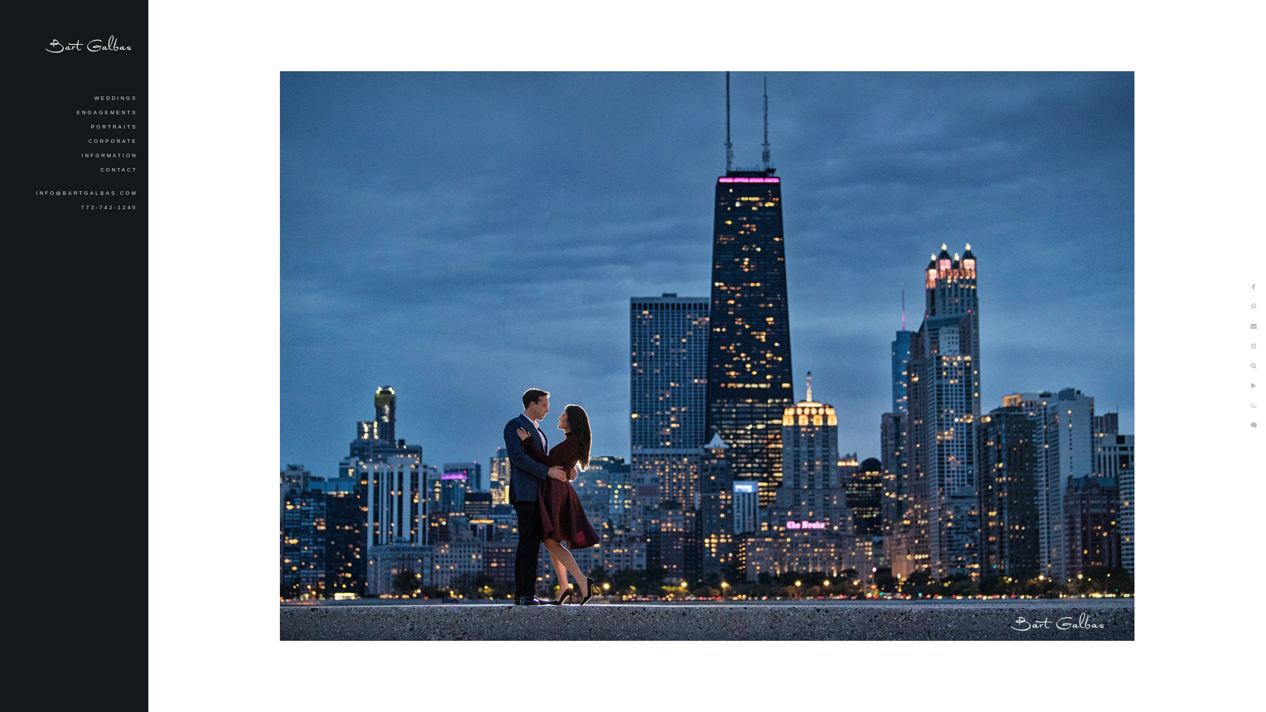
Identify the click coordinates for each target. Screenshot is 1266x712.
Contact (118, 170)
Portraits (114, 127)
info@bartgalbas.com (86, 193)
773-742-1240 (109, 207)
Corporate (113, 141)
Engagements (107, 112)
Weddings (115, 98)
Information (109, 155)
